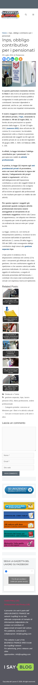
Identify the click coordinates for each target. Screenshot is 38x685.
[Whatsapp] (16, 59)
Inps (21, 117)
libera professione (21, 401)
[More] (20, 59)
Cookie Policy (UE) (11, 601)
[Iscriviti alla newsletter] (19, 509)
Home (4, 33)
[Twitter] (8, 59)
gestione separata (12, 397)
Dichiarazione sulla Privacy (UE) (17, 605)
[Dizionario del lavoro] (19, 537)
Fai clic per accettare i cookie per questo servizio (19, 580)
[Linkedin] (12, 59)
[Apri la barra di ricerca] (26, 14)
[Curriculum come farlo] (19, 518)
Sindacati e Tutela (12, 394)
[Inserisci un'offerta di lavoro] (19, 494)
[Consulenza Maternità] (19, 546)
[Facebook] (4, 59)
